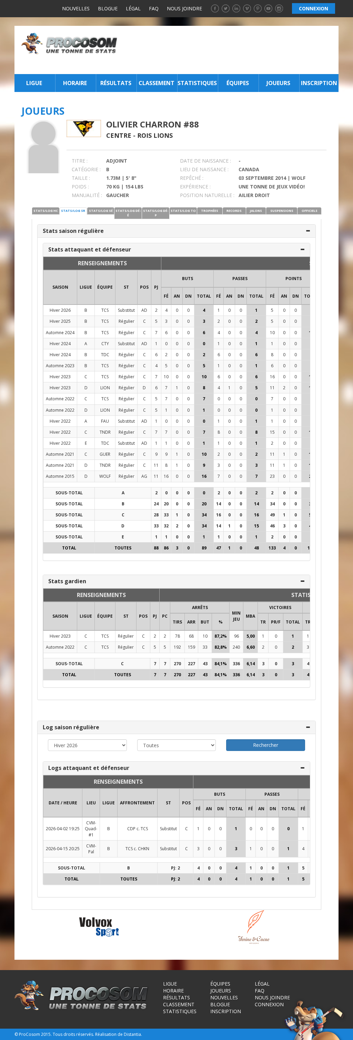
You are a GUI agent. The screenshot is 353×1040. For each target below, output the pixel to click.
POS (144, 287)
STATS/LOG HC (45, 210)
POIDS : (80, 186)
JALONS (256, 210)
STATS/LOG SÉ (101, 210)
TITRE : (80, 160)
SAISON (60, 287)
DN (188, 296)
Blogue (108, 8)
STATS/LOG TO (183, 210)
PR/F (276, 622)
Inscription (319, 83)
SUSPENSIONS (281, 210)
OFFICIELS (309, 210)
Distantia (132, 1034)
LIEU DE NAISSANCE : (204, 169)
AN (177, 296)
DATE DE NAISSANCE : (205, 160)
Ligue (34, 83)
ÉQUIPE (105, 287)
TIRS (177, 622)
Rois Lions (155, 135)
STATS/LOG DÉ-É (128, 212)
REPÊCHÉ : (191, 178)
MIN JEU (236, 616)
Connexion (269, 1004)
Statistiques (197, 83)
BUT (205, 622)
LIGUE (86, 287)
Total (204, 296)
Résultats (115, 83)
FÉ (166, 296)
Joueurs (278, 83)
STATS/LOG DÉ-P (156, 212)
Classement (156, 83)
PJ (156, 287)
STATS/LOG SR (73, 210)
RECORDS (234, 210)
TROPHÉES (209, 210)
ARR (191, 622)
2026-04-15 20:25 (63, 849)
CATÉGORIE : (86, 169)
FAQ (154, 8)
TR (263, 622)
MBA (250, 616)
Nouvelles (76, 8)
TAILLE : (81, 178)
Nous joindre (184, 8)
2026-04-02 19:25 (63, 829)
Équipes (237, 83)
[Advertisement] (230, 50)
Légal (133, 8)
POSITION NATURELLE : (207, 195)
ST (126, 287)
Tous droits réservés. (73, 1034)
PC (165, 616)
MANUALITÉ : (87, 195)
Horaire (75, 83)
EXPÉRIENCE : (195, 186)
